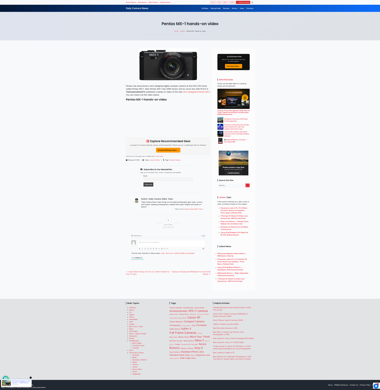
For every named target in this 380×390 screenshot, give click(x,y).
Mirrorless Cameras (175, 341)
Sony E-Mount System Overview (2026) (228, 320)
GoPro (131, 317)
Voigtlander (136, 374)
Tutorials (135, 348)
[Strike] (148, 248)
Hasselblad (133, 319)
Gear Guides (136, 343)
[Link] (161, 248)
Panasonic (133, 336)
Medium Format (183, 337)
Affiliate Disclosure (341, 385)
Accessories (188, 308)
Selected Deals (226, 79)
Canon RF (194, 317)
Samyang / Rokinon (139, 360)
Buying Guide (216, 8)
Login (203, 235)
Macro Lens (173, 337)
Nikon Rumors (153, 2)
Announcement (178, 310)
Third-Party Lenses (136, 353)
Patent (177, 344)
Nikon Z (199, 340)
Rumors (234, 8)
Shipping (183, 348)
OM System (133, 331)
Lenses (152, 160)
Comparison (175, 325)
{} (164, 248)
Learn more (159, 156)
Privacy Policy (365, 385)
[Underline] (145, 248)
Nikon (225, 2)
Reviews (226, 8)
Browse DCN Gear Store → (168, 150)
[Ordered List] (150, 248)
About (330, 385)
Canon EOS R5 (182, 318)
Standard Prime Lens (192, 351)
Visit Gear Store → (233, 66)
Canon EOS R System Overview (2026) (227, 314)
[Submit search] (248, 185)
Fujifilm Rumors (165, 2)
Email (145, 176)
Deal (193, 325)
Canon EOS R (173, 318)
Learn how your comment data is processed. (178, 253)
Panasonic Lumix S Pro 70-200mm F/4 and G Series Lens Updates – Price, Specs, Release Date (234, 210)
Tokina (134, 367)
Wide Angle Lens (188, 358)
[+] (167, 248)
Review (202, 344)
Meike (134, 357)
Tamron (135, 364)
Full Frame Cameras (182, 332)
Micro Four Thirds (136, 326)
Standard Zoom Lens (179, 355)
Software (190, 348)
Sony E (198, 347)
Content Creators (186, 325)
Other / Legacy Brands (137, 334)
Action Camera (199, 308)
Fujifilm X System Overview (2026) (226, 324)
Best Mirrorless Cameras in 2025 (225, 328)
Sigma (134, 362)
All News (205, 8)
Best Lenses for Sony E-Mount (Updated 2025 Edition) (233, 338)
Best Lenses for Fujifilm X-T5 (223, 353)
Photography (134, 341)
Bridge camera (173, 314)
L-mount (199, 333)
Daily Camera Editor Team (194, 209)
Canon (213, 2)
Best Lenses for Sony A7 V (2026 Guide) (228, 342)
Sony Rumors (142, 2)
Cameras (132, 307)
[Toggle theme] (252, 2)
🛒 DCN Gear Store (243, 2)
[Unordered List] (153, 248)
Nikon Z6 (207, 341)
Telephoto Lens (202, 355)
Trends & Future (138, 345)
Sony (219, 2)
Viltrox (134, 372)
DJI (130, 312)
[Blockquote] (156, 248)
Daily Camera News (137, 8)
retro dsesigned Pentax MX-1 (196, 92)
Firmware (249, 8)
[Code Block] (159, 248)
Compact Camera (174, 160)
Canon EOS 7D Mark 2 (203, 314)
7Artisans (135, 355)
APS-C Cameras (198, 310)
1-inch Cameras (175, 308)
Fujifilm (232, 2)
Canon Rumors (131, 2)
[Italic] (142, 248)
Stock (192, 355)
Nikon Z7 (171, 344)
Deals (242, 8)
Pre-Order (194, 344)
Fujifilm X (186, 328)
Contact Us (354, 385)
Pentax (157, 160)
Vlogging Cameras (174, 358)
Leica (131, 322)
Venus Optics (137, 369)
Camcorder (192, 314)
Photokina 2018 (185, 344)
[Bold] (139, 248)
